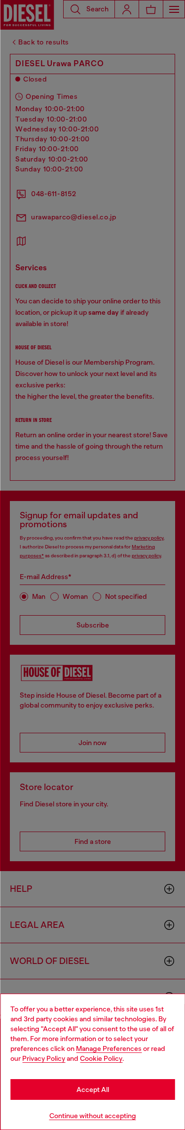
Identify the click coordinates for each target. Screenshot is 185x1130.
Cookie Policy (101, 1058)
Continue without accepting (92, 1116)
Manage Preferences (109, 1048)
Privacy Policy (43, 1058)
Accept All (92, 1089)
